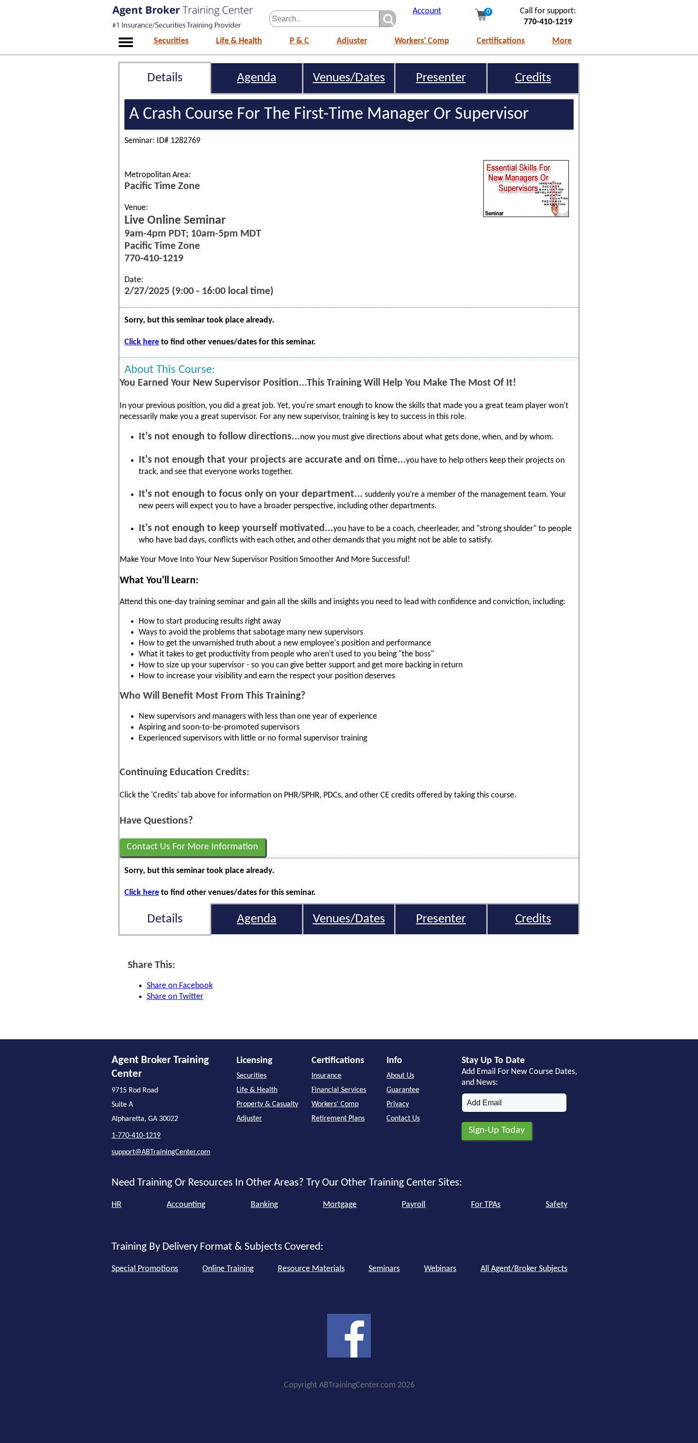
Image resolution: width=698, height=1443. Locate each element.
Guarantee (403, 1090)
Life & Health (239, 41)
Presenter (441, 78)
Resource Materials (311, 1268)
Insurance (326, 1076)
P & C (299, 41)
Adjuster (352, 41)
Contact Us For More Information (192, 847)
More (562, 41)
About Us (400, 1076)
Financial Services (338, 1090)
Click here (141, 342)
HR (117, 1204)
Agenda (256, 78)
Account (427, 11)
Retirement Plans (338, 1118)
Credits (533, 78)
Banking (264, 1204)
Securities (171, 41)
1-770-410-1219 (136, 1135)
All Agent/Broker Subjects (524, 1268)
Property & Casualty (267, 1104)
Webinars (440, 1268)
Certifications (501, 41)
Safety (556, 1204)
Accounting (186, 1204)
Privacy (398, 1104)
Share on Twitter (175, 996)
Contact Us (403, 1118)
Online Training (228, 1268)
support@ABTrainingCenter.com (161, 1152)
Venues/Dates (349, 78)
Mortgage (340, 1204)
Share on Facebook (180, 985)
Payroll (413, 1204)
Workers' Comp (422, 41)
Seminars (384, 1268)
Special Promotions (145, 1268)
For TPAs (485, 1204)
